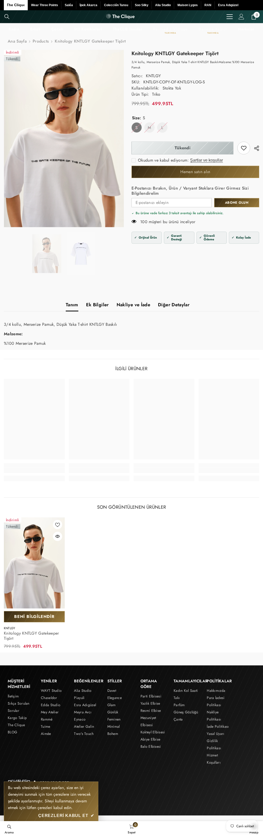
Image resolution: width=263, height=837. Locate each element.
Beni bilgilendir (34, 616)
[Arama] (7, 17)
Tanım (72, 304)
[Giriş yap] (241, 16)
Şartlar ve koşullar (206, 160)
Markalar (246, 29)
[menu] (230, 16)
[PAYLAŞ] (254, 148)
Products (41, 41)
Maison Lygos (187, 5)
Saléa (69, 5)
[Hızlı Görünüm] (57, 536)
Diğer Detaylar (174, 304)
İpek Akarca (88, 5)
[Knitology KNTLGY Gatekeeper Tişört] (34, 563)
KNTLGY (153, 76)
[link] (243, 148)
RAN (207, 5)
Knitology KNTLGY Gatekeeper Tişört (31, 636)
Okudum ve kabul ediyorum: (163, 160)
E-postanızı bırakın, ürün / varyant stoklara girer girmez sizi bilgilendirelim (190, 191)
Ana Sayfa (17, 41)
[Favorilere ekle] (57, 524)
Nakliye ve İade (133, 304)
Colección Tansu (116, 5)
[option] (64, 138)
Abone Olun (236, 202)
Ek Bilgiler (97, 304)
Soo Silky (141, 5)
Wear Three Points (44, 5)
